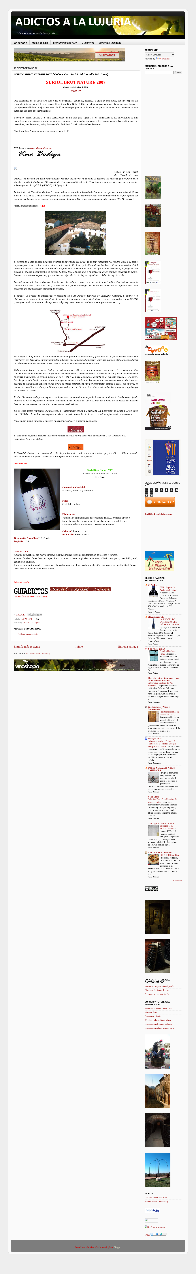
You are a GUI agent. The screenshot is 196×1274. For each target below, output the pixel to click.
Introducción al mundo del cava (158, 1024)
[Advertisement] (39, 698)
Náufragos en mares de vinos (161, 823)
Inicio (79, 646)
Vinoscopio (20, 42)
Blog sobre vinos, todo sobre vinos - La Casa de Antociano (163, 679)
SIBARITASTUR (156, 617)
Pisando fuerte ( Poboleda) (156, 1201)
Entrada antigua (128, 646)
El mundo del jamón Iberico (157, 990)
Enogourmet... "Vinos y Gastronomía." (159, 708)
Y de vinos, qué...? (156, 649)
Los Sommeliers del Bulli (156, 1197)
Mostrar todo (177, 880)
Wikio (147, 1235)
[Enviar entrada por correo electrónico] (37, 619)
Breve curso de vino (153, 1016)
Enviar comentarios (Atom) (38, 653)
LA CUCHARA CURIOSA (160, 852)
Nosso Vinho (153, 797)
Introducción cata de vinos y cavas (159, 1028)
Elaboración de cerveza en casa (158, 1008)
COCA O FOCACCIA (169, 855)
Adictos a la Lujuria (31, 622)
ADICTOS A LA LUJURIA (73, 22)
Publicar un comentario (28, 634)
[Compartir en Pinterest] (40, 614)
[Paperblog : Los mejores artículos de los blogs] (152, 1212)
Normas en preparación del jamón (159, 986)
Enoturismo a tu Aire (65, 42)
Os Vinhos (152, 585)
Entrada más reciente (27, 646)
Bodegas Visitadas (110, 42)
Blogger (117, 1247)
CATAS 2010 (26, 619)
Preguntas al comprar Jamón (157, 994)
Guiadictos (88, 42)
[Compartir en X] (34, 614)
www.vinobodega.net (41, 148)
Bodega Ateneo (155, 738)
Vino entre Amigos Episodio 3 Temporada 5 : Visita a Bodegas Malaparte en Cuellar (162, 744)
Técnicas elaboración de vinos (158, 1020)
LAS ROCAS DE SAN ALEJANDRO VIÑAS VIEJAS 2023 (169, 622)
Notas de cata (40, 42)
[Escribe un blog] (32, 614)
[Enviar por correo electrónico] (29, 614)
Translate (166, 58)
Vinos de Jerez (151, 1012)
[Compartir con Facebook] (37, 614)
